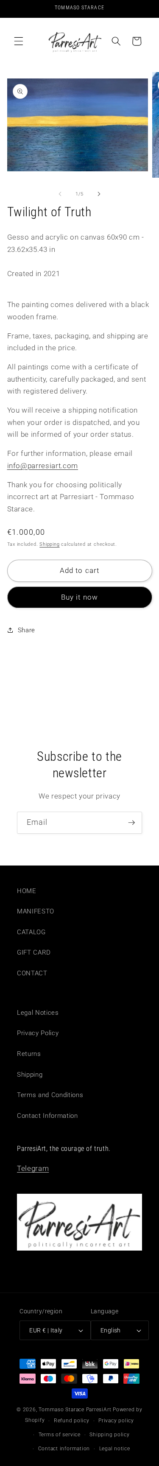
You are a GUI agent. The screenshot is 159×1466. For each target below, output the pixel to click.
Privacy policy (116, 1421)
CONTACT (32, 973)
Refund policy (71, 1421)
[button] (18, 41)
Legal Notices (38, 1012)
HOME (26, 891)
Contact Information (47, 1116)
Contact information (64, 1449)
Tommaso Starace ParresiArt (75, 1410)
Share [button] (26, 630)
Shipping (49, 544)
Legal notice (114, 1449)
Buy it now (79, 597)
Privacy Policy (38, 1033)
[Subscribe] (131, 823)
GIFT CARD (34, 952)
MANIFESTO (35, 911)
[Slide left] (59, 194)
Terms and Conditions (50, 1095)
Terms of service (60, 1435)
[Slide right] (99, 194)
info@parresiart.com (42, 466)
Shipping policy (109, 1435)
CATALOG (31, 932)
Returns (29, 1054)
